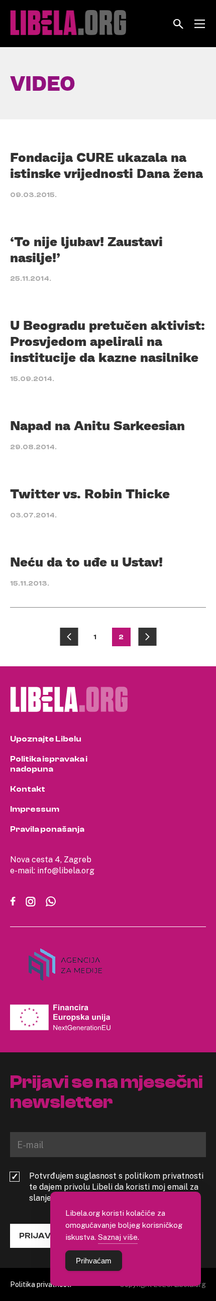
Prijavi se (42, 1235)
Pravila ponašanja (47, 829)
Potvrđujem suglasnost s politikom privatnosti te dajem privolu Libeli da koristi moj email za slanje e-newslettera (116, 1187)
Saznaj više (118, 1236)
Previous (69, 637)
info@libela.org (65, 870)
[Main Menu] (199, 24)
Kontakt (27, 789)
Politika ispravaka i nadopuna (48, 764)
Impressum (34, 809)
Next (147, 637)
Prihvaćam (94, 1260)
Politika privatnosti (40, 1284)
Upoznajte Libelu (45, 739)
